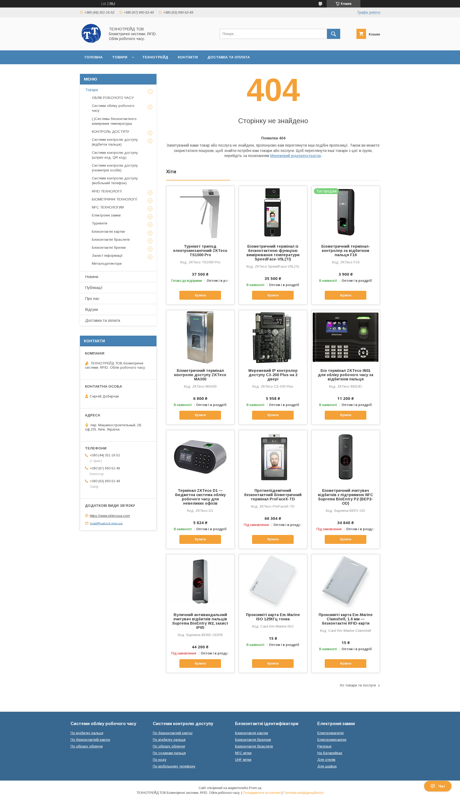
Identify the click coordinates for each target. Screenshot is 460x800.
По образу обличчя (87, 746)
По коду (159, 760)
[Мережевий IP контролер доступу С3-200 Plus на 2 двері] (273, 337)
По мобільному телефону (174, 766)
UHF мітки (243, 760)
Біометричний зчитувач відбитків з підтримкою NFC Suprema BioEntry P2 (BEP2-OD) (345, 496)
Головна (93, 57)
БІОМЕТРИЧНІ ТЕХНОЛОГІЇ (114, 199)
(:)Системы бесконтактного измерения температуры (114, 121)
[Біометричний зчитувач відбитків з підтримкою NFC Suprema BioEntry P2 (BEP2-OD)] (346, 457)
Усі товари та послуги (358, 685)
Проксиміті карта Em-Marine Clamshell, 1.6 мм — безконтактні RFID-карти (346, 619)
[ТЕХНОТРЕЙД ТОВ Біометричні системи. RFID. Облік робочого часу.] (91, 43)
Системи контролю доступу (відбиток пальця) (115, 142)
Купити (200, 295)
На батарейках (329, 753)
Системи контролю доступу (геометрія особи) (115, 167)
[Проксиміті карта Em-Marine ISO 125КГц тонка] (273, 581)
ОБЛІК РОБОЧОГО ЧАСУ (113, 98)
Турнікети (99, 223)
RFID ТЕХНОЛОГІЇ (107, 191)
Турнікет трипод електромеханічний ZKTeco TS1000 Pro (200, 250)
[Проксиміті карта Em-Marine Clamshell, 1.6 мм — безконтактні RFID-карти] (346, 581)
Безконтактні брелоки (253, 740)
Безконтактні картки (108, 232)
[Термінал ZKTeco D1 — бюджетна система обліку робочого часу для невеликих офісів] (200, 457)
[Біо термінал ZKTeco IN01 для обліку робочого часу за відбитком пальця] (346, 337)
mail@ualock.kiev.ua (106, 523)
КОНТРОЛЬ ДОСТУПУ (110, 132)
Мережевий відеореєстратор (295, 156)
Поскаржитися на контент (262, 793)
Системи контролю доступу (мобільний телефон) (115, 180)
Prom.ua (255, 788)
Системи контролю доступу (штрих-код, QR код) (115, 155)
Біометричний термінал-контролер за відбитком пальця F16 (345, 250)
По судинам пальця (169, 753)
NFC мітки (243, 753)
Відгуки (91, 309)
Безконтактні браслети (111, 240)
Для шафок (327, 766)
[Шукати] (333, 34)
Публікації (93, 288)
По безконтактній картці (90, 740)
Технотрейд (155, 57)
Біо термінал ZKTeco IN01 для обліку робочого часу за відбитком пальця (345, 374)
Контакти (188, 57)
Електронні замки (106, 215)
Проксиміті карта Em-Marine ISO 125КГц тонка (273, 617)
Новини (91, 277)
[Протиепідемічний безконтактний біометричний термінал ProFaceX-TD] (273, 457)
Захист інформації (107, 256)
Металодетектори (107, 264)
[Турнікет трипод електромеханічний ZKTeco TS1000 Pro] (200, 212)
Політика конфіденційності (303, 793)
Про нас (92, 298)
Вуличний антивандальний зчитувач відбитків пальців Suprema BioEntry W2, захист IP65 (200, 621)
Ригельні (324, 746)
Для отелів (326, 760)
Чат (441, 786)
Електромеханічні (331, 740)
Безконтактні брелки (109, 248)
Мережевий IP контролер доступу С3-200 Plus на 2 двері (273, 374)
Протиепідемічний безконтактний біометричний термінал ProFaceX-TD (273, 494)
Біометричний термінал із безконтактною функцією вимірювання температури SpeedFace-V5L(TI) (273, 252)
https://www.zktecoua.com (110, 516)
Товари (119, 57)
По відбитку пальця (87, 733)
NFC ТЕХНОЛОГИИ (108, 207)
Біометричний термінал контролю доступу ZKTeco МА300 (200, 374)
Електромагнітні (330, 733)
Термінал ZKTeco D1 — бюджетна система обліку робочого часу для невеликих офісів (200, 496)
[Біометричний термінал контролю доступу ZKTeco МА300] (200, 337)
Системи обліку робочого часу (113, 108)
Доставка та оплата (228, 57)
